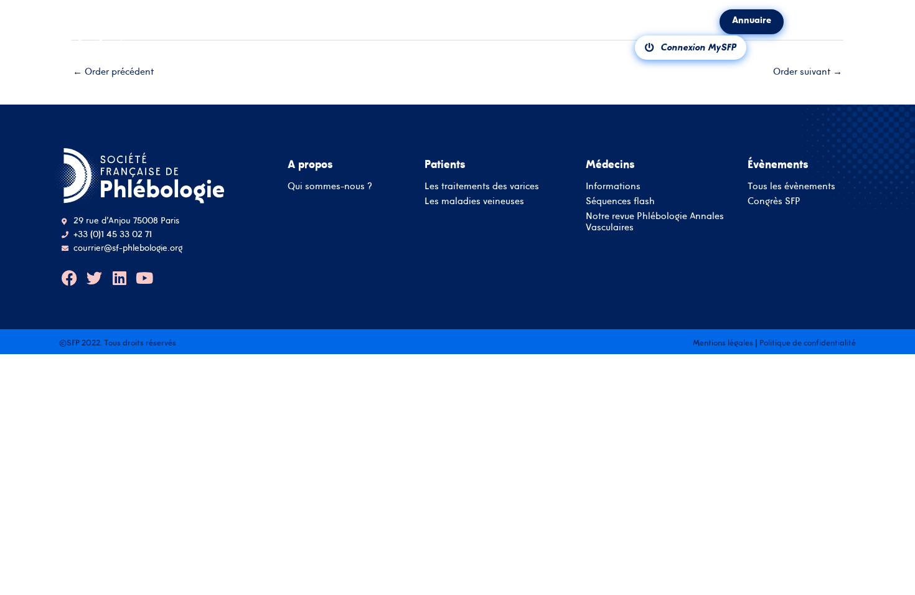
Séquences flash (620, 201)
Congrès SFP (774, 201)
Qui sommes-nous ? (330, 186)
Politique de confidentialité (807, 342)
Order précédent (113, 71)
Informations (613, 186)
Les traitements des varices (482, 186)
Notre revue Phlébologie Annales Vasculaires (655, 221)
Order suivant (807, 71)
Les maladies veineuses (474, 201)
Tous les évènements (791, 186)
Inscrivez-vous (457, 398)
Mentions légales (723, 342)
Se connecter (457, 362)
